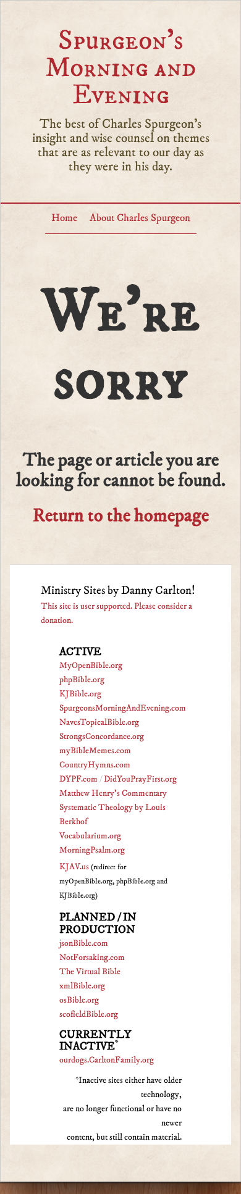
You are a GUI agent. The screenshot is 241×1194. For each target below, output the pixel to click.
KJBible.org (80, 693)
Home (64, 218)
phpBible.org (81, 679)
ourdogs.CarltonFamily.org (106, 1060)
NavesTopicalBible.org (99, 722)
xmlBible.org (82, 986)
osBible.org (79, 1000)
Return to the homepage (121, 515)
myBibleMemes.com (95, 750)
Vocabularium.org (90, 835)
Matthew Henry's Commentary (113, 793)
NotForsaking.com (92, 957)
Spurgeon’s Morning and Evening (120, 67)
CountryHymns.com (94, 764)
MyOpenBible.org (90, 665)
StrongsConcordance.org (101, 736)
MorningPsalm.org (92, 850)
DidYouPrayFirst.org (140, 779)
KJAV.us (74, 866)
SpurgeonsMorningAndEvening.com (122, 708)
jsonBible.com (83, 943)
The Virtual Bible (89, 971)
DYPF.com (78, 779)
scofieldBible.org (88, 1014)
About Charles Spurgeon (140, 218)
